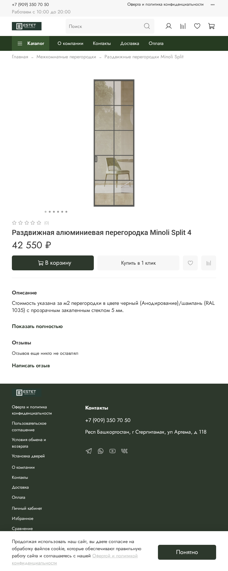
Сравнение (22, 528)
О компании (70, 43)
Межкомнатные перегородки (66, 56)
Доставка (129, 43)
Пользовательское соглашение (29, 426)
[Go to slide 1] (46, 212)
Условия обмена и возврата (29, 443)
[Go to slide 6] (66, 212)
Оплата (156, 43)
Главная (20, 56)
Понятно (187, 552)
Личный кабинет (27, 508)
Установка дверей (28, 456)
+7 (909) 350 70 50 (30, 4)
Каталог (35, 43)
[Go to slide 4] (58, 212)
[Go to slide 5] (62, 212)
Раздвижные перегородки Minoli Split (143, 56)
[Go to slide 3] (54, 212)
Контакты (102, 43)
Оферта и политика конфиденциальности (165, 4)
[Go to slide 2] (50, 212)
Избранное (22, 518)
